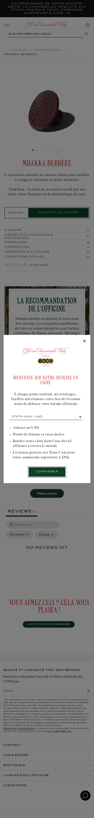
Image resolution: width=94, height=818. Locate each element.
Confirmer (47, 472)
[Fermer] (84, 341)
